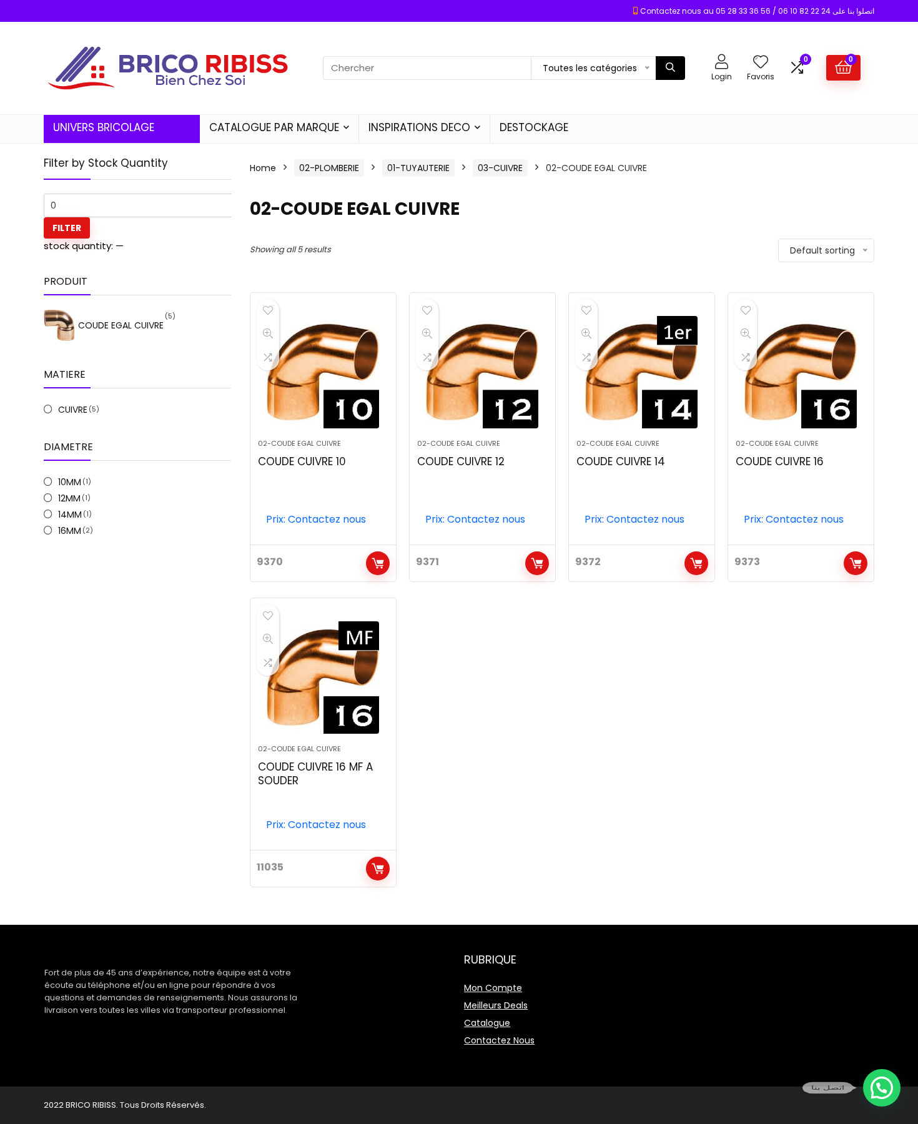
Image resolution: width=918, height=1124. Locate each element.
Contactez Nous (499, 1040)
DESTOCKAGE (534, 127)
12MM (69, 498)
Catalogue (487, 1023)
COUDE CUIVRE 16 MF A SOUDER (315, 773)
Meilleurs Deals (496, 1005)
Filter (66, 228)
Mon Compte (493, 988)
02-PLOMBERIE (329, 168)
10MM (69, 482)
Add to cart (378, 563)
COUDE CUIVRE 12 (461, 461)
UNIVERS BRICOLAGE (103, 127)
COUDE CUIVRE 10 (302, 461)
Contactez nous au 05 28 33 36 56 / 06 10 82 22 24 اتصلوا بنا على (757, 11)
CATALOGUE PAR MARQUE (274, 127)
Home (263, 168)
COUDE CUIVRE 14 (620, 461)
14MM (70, 514)
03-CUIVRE (500, 168)
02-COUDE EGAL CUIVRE (299, 443)
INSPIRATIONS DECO (419, 127)
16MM (69, 531)
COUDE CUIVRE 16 (780, 461)
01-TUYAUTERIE (418, 168)
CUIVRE (72, 409)
